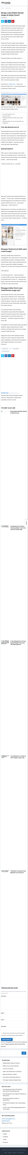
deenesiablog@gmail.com (8, 1119)
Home (2, 8)
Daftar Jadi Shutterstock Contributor (12, 1071)
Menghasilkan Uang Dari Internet (11, 1063)
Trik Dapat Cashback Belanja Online (12, 1080)
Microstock (8, 8)
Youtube (5, 1134)
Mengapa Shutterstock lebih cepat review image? (13, 118)
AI (10, 348)
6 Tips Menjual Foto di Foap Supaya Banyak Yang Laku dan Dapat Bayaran (18, 642)
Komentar (4, 996)
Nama (3, 1013)
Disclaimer (14, 1152)
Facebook (5, 1142)
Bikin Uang (23, 1149)
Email (3, 1019)
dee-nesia (7, 1149)
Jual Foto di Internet (8, 1068)
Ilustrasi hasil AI (6, 116)
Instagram (5, 1136)
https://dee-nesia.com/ (14, 393)
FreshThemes (18, 1149)
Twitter (4, 1139)
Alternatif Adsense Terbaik (10, 1074)
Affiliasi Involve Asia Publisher (11, 1066)
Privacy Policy (21, 1152)
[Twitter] (2, 402)
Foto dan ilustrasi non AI (9, 114)
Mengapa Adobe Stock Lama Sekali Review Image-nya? (13, 122)
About (5, 1152)
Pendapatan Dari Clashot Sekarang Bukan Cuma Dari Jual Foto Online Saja (18, 528)
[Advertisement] (14, 181)
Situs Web (3, 1026)
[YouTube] (5, 402)
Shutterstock (12, 84)
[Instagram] (7, 402)
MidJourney (16, 348)
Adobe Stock (5, 348)
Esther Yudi (4, 17)
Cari (24, 1053)
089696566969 (6, 1121)
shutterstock (5, 351)
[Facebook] (3, 402)
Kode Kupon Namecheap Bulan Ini (11, 1077)
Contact (9, 1152)
